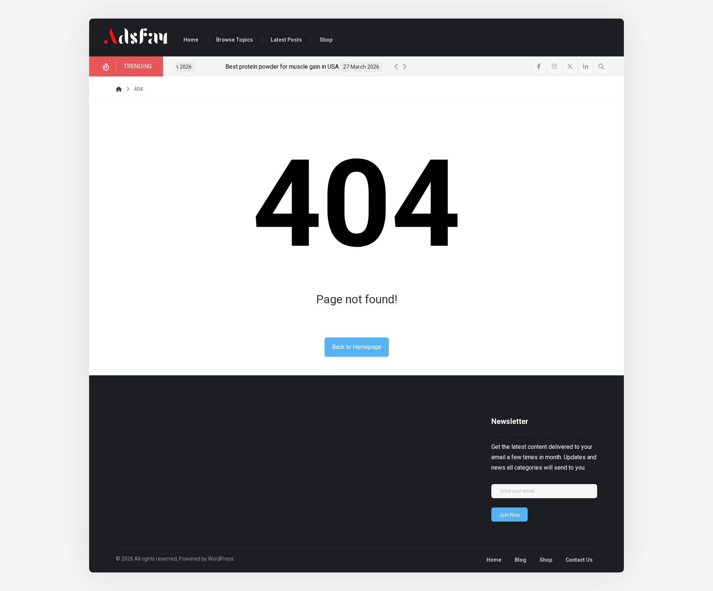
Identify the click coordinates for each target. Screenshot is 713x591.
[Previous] (396, 66)
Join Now (509, 515)
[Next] (404, 66)
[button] (539, 66)
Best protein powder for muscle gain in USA (234, 66)
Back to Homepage (356, 346)
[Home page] (119, 89)
